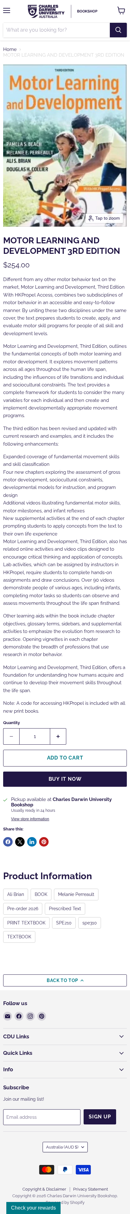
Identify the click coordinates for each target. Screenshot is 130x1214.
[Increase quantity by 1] (58, 736)
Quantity (11, 722)
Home (10, 49)
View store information (30, 819)
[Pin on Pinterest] (44, 842)
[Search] (118, 30)
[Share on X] (20, 842)
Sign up (100, 1117)
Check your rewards (33, 1208)
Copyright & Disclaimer (44, 1189)
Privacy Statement (90, 1189)
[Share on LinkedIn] (32, 842)
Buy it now (65, 779)
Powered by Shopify (65, 1202)
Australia (62, 1147)
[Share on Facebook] (8, 842)
